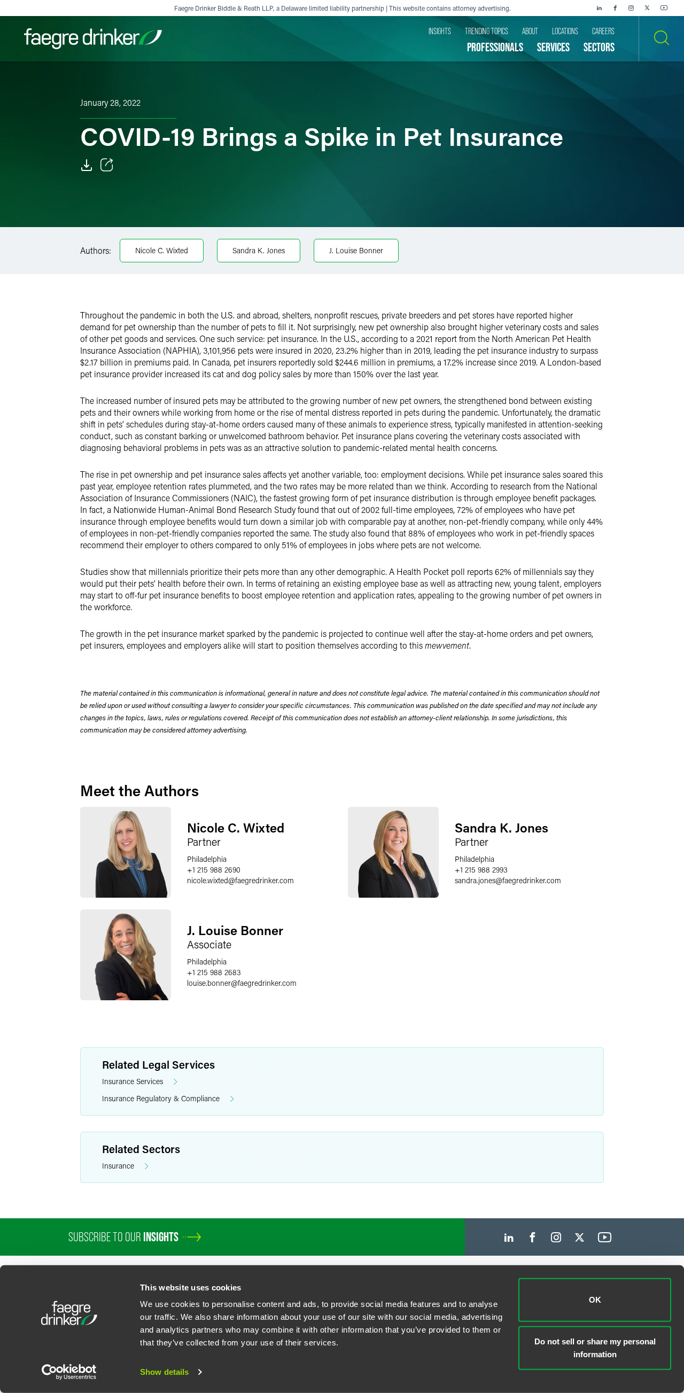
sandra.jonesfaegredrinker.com (508, 880)
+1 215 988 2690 (213, 870)
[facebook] (615, 8)
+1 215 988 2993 (481, 870)
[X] (647, 8)
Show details (164, 1371)
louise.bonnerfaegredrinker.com (242, 983)
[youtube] (664, 8)
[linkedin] (599, 8)
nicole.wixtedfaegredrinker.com (240, 880)
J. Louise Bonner (356, 250)
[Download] (86, 165)
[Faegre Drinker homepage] (93, 38)
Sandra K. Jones (258, 250)
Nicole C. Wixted (161, 250)
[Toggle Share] (107, 165)
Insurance (118, 1166)
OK (595, 1299)
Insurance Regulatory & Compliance (161, 1098)
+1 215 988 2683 (214, 972)
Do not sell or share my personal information (595, 1347)
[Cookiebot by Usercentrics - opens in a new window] (69, 1372)
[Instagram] (631, 8)
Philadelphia (207, 859)
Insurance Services (132, 1081)
